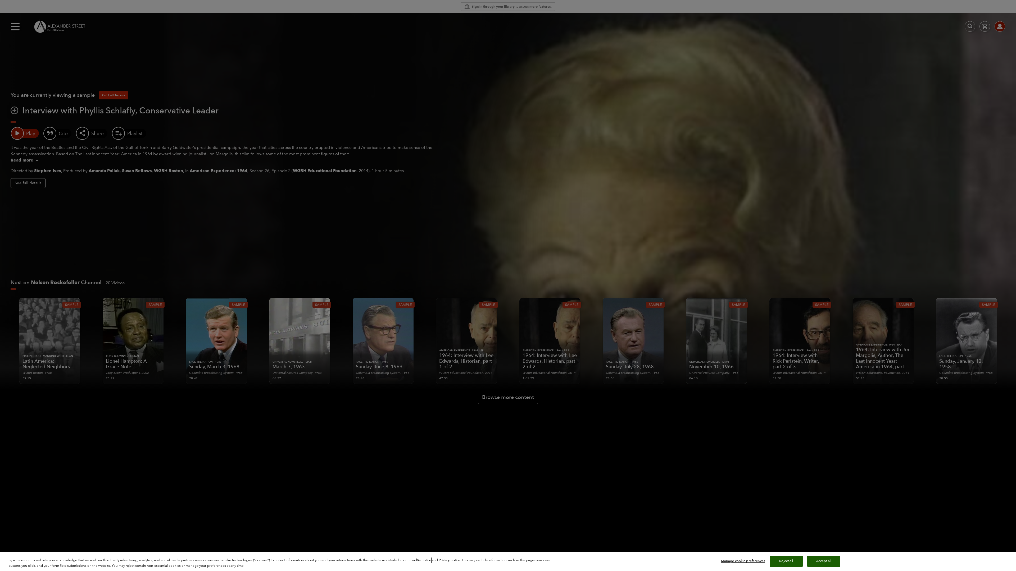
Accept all (823, 561)
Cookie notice (420, 560)
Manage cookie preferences (743, 561)
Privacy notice (449, 560)
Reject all (786, 561)
